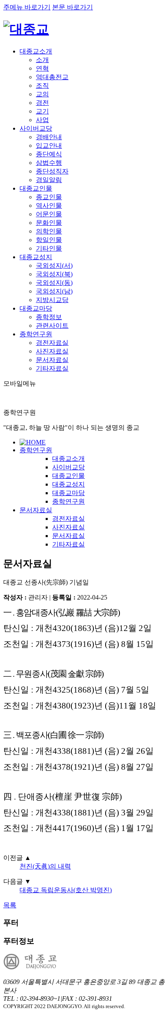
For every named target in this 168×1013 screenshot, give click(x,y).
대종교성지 (36, 256)
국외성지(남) (54, 291)
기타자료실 (52, 368)
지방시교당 (52, 299)
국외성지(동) (54, 282)
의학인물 (49, 231)
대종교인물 (36, 188)
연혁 (42, 68)
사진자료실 (52, 351)
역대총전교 (52, 76)
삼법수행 (49, 162)
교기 (42, 111)
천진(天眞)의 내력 (45, 866)
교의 (42, 94)
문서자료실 (52, 359)
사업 (42, 119)
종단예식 (49, 154)
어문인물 (49, 214)
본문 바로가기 (72, 7)
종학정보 (49, 316)
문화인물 (49, 222)
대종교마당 (36, 308)
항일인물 (49, 239)
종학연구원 (36, 334)
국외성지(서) (54, 265)
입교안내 (49, 145)
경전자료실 (52, 342)
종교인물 (49, 196)
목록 (9, 905)
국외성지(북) (54, 274)
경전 (42, 102)
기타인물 (49, 248)
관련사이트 (52, 325)
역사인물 (49, 205)
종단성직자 (52, 171)
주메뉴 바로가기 (27, 7)
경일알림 (49, 179)
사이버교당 (36, 128)
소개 (42, 59)
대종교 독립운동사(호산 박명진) (66, 889)
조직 (42, 85)
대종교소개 (36, 51)
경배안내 (49, 136)
